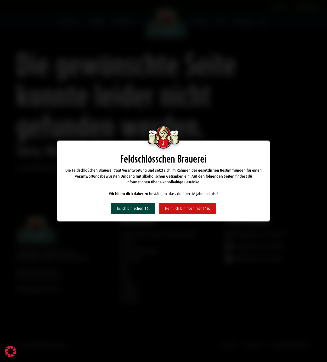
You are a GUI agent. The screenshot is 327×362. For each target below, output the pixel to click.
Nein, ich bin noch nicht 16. (187, 208)
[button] (10, 351)
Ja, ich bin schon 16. (133, 208)
